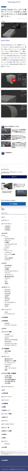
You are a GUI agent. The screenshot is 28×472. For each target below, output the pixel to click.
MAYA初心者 (15, 265)
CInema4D (15, 293)
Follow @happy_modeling (8, 200)
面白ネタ (14, 417)
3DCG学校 (15, 383)
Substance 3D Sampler (15, 339)
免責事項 (5, 460)
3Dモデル (15, 323)
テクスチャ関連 (14, 331)
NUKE (15, 306)
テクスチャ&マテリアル (15, 244)
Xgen (15, 281)
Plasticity (15, 289)
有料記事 (14, 393)
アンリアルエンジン (15, 313)
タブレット (14, 220)
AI (14, 217)
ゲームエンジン (14, 309)
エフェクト (15, 246)
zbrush (15, 300)
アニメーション (15, 250)
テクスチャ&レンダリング (15, 271)
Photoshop (15, 341)
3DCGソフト (14, 287)
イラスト (14, 420)
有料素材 (14, 317)
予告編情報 (14, 348)
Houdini (15, 304)
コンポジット (15, 252)
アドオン (7, 247)
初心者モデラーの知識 (15, 360)
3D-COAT (15, 298)
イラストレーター (15, 336)
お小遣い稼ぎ (15, 375)
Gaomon (15, 443)
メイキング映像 (14, 413)
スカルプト (15, 259)
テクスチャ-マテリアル (15, 325)
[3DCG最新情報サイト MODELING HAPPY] (14, 2)
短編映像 (14, 403)
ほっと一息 (14, 427)
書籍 (14, 407)
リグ (15, 256)
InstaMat (15, 334)
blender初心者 (15, 258)
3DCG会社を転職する (15, 379)
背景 (15, 370)
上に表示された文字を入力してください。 (12, 172)
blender (5, 233)
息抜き (14, 434)
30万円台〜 (15, 229)
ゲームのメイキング (14, 424)
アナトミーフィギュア (15, 368)
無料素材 (14, 320)
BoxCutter (15, 60)
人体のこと (15, 366)
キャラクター (15, 364)
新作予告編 (15, 351)
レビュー (14, 441)
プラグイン (15, 278)
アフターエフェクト (14, 386)
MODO (15, 297)
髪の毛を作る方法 (15, 276)
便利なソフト (14, 410)
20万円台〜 (15, 228)
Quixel (15, 337)
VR (14, 390)
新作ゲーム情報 (14, 431)
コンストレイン (15, 274)
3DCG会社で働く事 (15, 381)
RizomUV (15, 291)
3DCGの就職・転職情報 (14, 373)
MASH (15, 283)
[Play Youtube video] (14, 80)
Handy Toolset (5, 40)
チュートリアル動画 (15, 254)
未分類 (14, 447)
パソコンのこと (14, 223)
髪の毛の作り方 (15, 359)
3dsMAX (15, 295)
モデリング (4, 6)
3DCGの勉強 (15, 377)
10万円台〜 (15, 226)
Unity (15, 312)
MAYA (14, 263)
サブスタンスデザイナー (15, 345)
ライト (15, 236)
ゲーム (15, 353)
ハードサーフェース (15, 362)
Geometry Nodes (15, 238)
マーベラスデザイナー (15, 302)
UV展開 (15, 242)
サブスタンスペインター (15, 343)
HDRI (14, 328)
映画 (14, 437)
